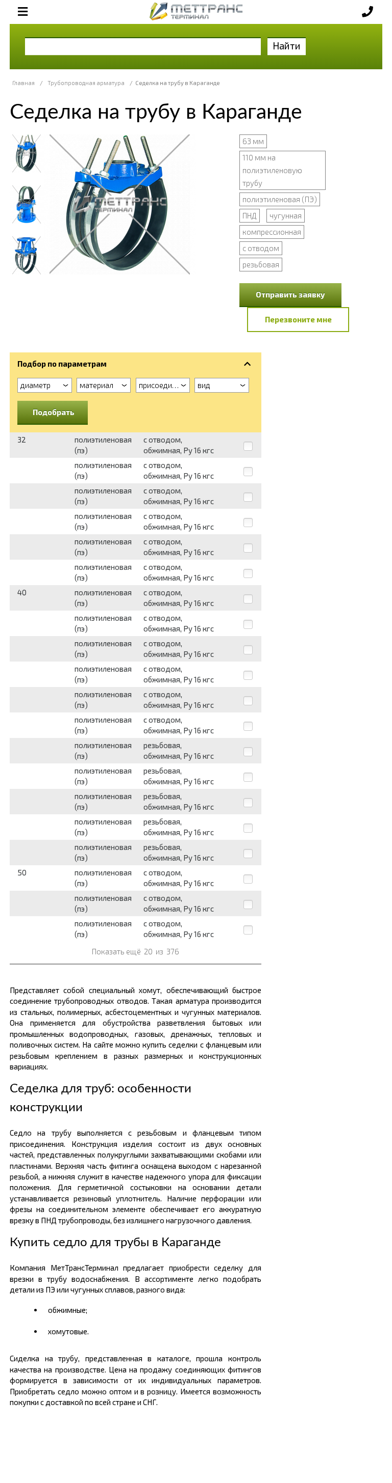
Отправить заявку (290, 294)
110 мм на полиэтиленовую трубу (272, 170)
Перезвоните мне (298, 319)
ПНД (249, 215)
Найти (287, 45)
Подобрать (54, 412)
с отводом (260, 248)
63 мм (253, 141)
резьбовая (260, 264)
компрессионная (271, 231)
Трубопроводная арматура (86, 82)
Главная (23, 82)
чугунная (286, 215)
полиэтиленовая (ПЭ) (279, 199)
